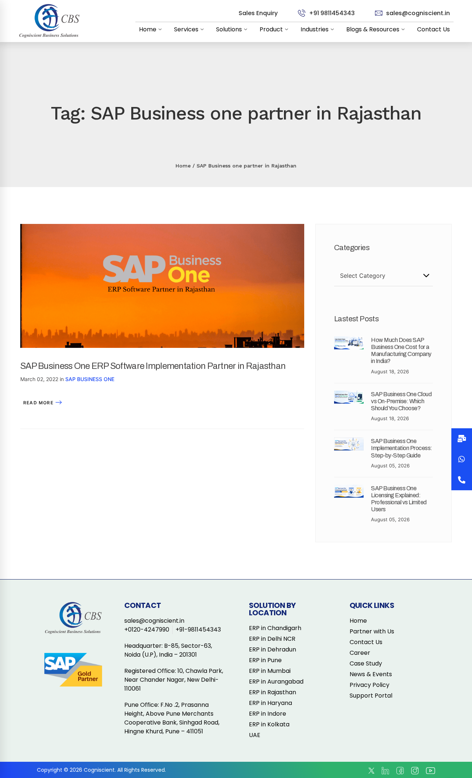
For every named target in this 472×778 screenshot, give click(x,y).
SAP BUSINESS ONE (89, 379)
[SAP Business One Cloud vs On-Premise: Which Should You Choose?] (349, 395)
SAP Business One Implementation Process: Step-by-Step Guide (401, 448)
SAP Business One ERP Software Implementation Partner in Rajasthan (152, 366)
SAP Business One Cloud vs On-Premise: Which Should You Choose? (401, 401)
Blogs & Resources (372, 29)
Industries (315, 29)
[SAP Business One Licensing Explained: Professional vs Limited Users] (349, 489)
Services (186, 29)
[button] (461, 480)
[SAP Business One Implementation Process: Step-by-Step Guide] (349, 442)
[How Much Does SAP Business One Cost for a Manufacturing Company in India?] (349, 341)
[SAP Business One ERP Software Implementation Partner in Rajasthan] (162, 228)
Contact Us (433, 29)
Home (147, 29)
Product (271, 29)
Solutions (229, 29)
